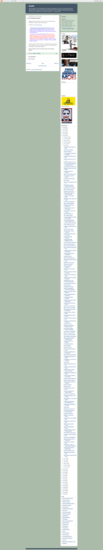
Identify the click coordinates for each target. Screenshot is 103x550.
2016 (64, 475)
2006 (64, 492)
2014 (64, 479)
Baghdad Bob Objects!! (68, 413)
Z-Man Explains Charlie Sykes (70, 245)
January (66, 466)
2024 (64, 130)
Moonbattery (65, 519)
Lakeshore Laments (67, 513)
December (66, 137)
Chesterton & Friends (67, 505)
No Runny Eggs (66, 522)
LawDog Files (65, 515)
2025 (64, 128)
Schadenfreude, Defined (69, 286)
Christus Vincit (66, 507)
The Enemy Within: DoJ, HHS (70, 222)
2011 (64, 484)
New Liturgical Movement (68, 520)
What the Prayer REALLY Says (69, 541)
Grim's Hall (65, 510)
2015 (64, 477)
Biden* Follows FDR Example (70, 174)
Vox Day (64, 539)
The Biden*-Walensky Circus (69, 161)
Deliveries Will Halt (67, 384)
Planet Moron (65, 527)
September (66, 142)
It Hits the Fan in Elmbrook (69, 393)
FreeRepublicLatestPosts (68, 508)
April (65, 461)
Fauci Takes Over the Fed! (69, 201)
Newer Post (28, 63)
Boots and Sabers (66, 500)
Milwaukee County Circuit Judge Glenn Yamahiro (40, 27)
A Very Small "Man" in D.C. (69, 224)
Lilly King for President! (68, 149)
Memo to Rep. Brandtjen (69, 189)
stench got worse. (38, 24)
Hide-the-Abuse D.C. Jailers (69, 187)
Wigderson (65, 543)
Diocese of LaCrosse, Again (69, 334)
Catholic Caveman (66, 501)
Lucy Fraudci (66, 180)
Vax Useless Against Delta (69, 178)
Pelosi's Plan (66, 407)
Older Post (56, 63)
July (65, 145)
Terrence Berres (66, 532)
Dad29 (31, 6)
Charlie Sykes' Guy (68, 323)
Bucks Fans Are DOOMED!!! (69, 437)
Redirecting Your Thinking (69, 262)
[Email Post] (56, 53)
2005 (64, 494)
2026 (64, 127)
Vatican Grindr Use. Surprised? (70, 242)
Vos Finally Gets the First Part (70, 166)
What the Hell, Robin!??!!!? (69, 257)
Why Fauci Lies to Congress (69, 307)
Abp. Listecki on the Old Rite (69, 331)
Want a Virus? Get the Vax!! (69, 305)
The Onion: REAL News (67, 538)
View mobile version (42, 65)
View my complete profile (68, 28)
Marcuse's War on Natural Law (70, 378)
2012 (64, 482)
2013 (64, 480)
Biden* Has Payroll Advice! (69, 332)
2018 (64, 472)
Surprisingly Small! (67, 347)
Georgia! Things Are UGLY (69, 450)
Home (43, 63)
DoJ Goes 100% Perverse (69, 244)
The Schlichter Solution (68, 343)
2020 (64, 468)
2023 (64, 132)
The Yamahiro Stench (68, 215)
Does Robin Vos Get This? (69, 408)
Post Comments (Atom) (37, 69)
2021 (64, 135)
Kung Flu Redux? (67, 345)
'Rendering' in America (68, 264)
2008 (64, 489)
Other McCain (65, 524)
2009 (64, 487)
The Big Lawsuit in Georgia (69, 380)
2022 (64, 133)
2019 (64, 470)
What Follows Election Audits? (70, 354)
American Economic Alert (68, 498)
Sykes (64, 531)
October (66, 140)
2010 (64, 485)
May (65, 460)
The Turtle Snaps (67, 285)
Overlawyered (65, 526)
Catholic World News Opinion (68, 503)
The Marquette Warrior (67, 536)
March (65, 463)
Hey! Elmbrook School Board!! (70, 336)
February (66, 465)
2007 (64, 490)
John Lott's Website (67, 512)
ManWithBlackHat (66, 517)
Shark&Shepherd (66, 529)
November (66, 138)
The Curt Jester (66, 534)
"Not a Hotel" (66, 362)
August (65, 143)
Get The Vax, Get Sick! (68, 229)
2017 (64, 473)
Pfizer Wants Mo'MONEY (69, 203)
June (65, 458)
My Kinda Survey (67, 386)
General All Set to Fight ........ (70, 191)
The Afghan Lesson (68, 256)
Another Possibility (67, 151)
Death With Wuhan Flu (68, 213)
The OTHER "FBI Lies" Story (70, 432)
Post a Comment (31, 58)
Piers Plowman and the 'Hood (70, 283)
